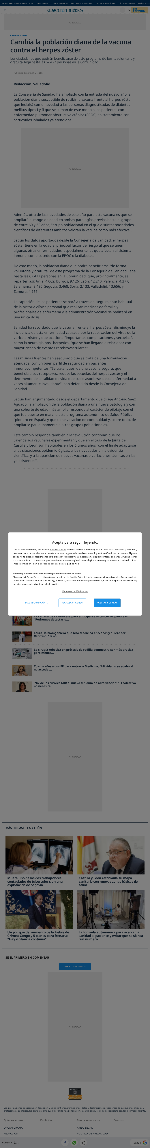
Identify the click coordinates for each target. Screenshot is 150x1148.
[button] (75, 591)
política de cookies (49, 563)
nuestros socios (58, 549)
